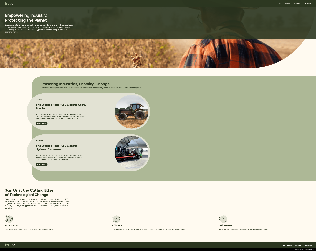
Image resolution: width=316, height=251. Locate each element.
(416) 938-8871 (309, 245)
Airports (297, 3)
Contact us (307, 3)
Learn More (41, 123)
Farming (287, 3)
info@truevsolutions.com (292, 245)
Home (279, 3)
